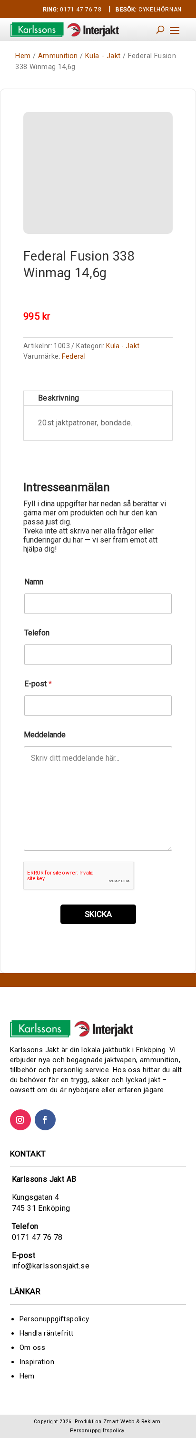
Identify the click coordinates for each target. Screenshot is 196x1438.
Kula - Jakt (102, 55)
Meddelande (45, 734)
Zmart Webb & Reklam (132, 1421)
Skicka (98, 914)
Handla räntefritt (47, 1333)
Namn (33, 581)
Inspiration (37, 1362)
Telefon (36, 632)
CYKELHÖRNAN (149, 9)
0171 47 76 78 (72, 9)
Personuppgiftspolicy (54, 1319)
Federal (74, 356)
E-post (38, 683)
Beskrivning (58, 397)
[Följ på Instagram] (20, 1119)
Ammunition (58, 55)
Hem (22, 55)
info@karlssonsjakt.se (50, 1265)
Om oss (32, 1347)
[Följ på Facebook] (45, 1119)
